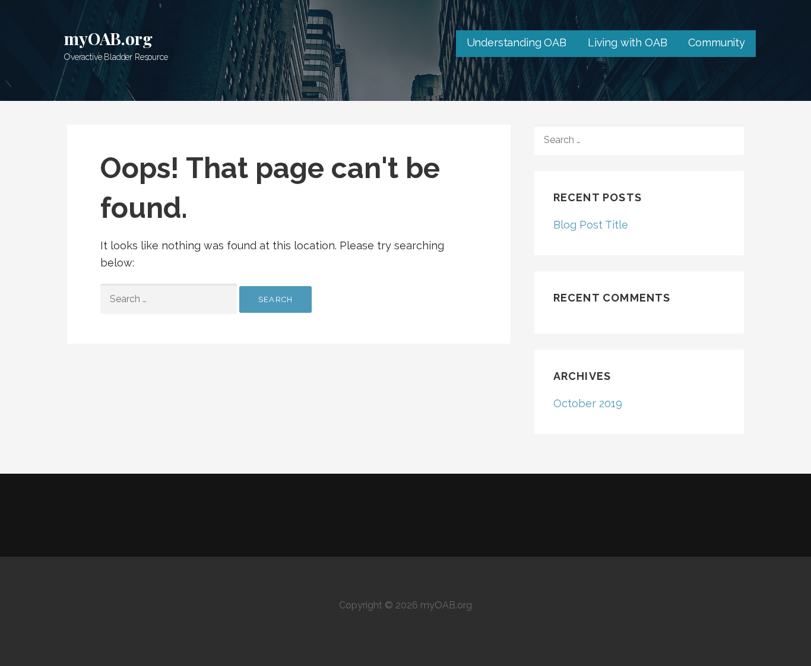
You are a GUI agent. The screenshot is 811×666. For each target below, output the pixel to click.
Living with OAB (627, 42)
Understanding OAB (516, 42)
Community (716, 42)
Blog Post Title (590, 224)
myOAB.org (108, 38)
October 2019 (587, 403)
